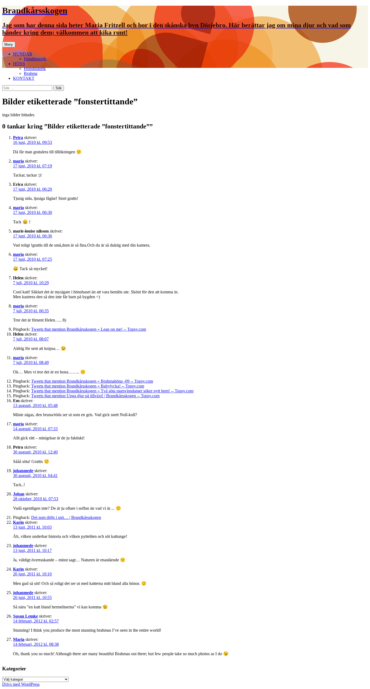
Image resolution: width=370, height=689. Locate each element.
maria (18, 161)
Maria (18, 639)
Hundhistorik (35, 59)
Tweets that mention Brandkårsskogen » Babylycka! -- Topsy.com (87, 386)
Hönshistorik (35, 68)
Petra (18, 137)
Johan (18, 494)
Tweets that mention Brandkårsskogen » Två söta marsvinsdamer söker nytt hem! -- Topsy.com (112, 391)
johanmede (23, 470)
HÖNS (19, 63)
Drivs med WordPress (21, 684)
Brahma (30, 73)
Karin (18, 522)
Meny (8, 44)
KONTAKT (23, 78)
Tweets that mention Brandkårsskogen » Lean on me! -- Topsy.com (88, 329)
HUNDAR (22, 54)
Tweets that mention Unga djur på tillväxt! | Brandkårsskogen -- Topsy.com (95, 395)
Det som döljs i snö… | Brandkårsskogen (66, 517)
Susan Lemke (25, 616)
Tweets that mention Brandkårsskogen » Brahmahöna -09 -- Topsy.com (92, 381)
